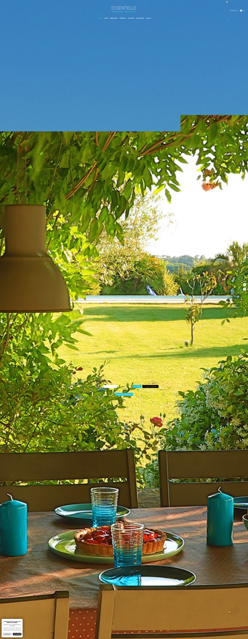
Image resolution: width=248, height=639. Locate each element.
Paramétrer (7, 634)
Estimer (101, 382)
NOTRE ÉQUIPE (140, 18)
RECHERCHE (123, 18)
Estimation (131, 18)
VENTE (106, 18)
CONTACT (148, 18)
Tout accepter (17, 634)
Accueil (100, 18)
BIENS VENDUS (114, 18)
